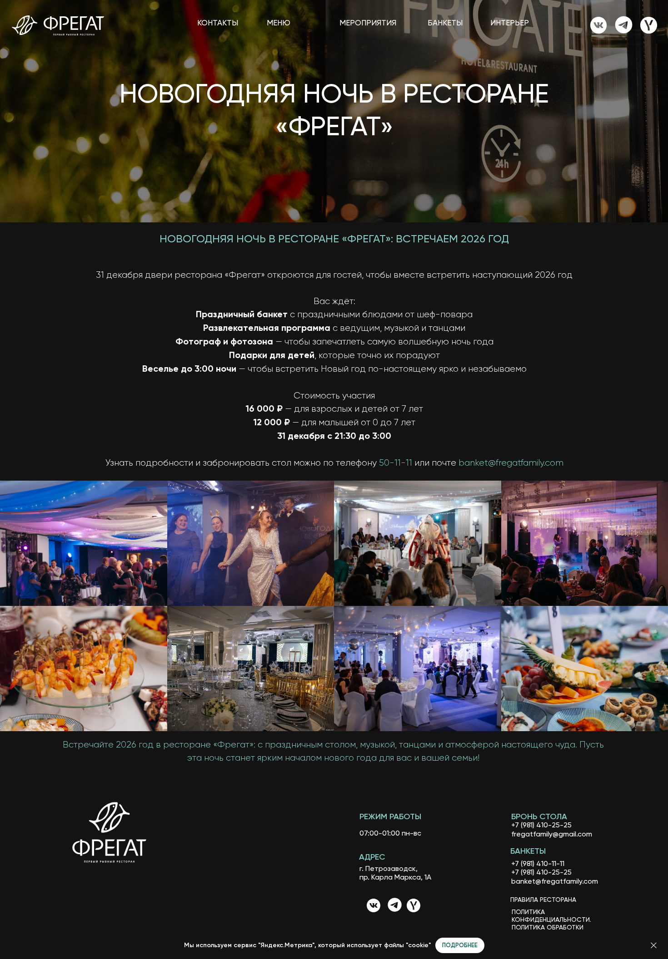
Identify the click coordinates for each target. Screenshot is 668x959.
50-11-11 (395, 462)
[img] (598, 25)
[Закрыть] (653, 945)
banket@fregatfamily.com (511, 462)
